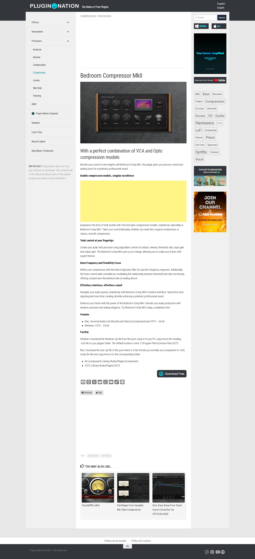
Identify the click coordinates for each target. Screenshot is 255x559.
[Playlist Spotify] (223, 552)
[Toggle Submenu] (68, 22)
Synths (201, 152)
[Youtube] (217, 552)
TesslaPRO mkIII (91, 505)
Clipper (199, 101)
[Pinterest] (212, 552)
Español (221, 3)
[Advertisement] (133, 45)
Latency (219, 123)
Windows (88, 392)
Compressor (88, 16)
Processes (104, 16)
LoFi (199, 130)
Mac (100, 392)
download (172, 373)
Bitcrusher (217, 94)
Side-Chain (200, 145)
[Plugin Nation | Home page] (54, 5)
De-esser (200, 108)
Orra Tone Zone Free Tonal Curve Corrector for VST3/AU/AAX (167, 510)
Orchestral (210, 130)
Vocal (199, 159)
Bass (206, 94)
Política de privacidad (115, 540)
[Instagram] (207, 552)
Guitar (220, 116)
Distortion (211, 108)
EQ (210, 116)
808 (198, 94)
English (220, 7)
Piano (210, 137)
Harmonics (106, 455)
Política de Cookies (141, 540)
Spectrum (212, 144)
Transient (214, 152)
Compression (93, 455)
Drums (200, 116)
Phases (199, 137)
